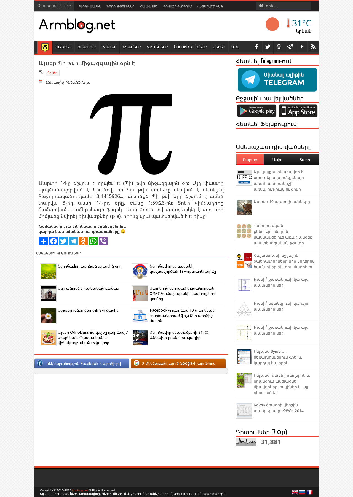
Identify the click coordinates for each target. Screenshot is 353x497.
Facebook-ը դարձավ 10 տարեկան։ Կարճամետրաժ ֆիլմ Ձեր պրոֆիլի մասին (182, 315)
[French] (309, 493)
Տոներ (52, 72)
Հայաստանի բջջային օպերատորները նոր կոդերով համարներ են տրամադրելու (284, 261)
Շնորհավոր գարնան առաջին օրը (90, 266)
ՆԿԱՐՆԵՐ (132, 46)
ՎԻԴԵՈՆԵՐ (157, 46)
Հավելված (149, 6)
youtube (301, 47)
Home (44, 47)
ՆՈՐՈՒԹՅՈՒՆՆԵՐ (190, 46)
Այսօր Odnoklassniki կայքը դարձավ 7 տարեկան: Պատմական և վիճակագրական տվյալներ (93, 337)
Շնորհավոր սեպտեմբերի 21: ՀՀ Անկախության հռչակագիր (179, 335)
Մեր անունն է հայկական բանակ (88, 288)
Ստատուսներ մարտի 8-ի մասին (88, 310)
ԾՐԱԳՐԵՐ (86, 46)
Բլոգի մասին (90, 6)
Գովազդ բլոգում (177, 6)
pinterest (279, 47)
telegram (290, 47)
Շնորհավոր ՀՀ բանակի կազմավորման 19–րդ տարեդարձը (183, 268)
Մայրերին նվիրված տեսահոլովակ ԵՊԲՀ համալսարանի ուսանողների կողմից (182, 293)
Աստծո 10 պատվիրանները (282, 201)
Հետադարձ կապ (210, 6)
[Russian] (302, 493)
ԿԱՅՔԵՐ (63, 46)
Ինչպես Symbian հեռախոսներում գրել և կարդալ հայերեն (278, 357)
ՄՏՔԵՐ (219, 46)
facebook (256, 47)
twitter (267, 47)
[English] (295, 493)
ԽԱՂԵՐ (109, 46)
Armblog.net (80, 490)
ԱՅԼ (235, 46)
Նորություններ (121, 6)
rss (313, 47)
